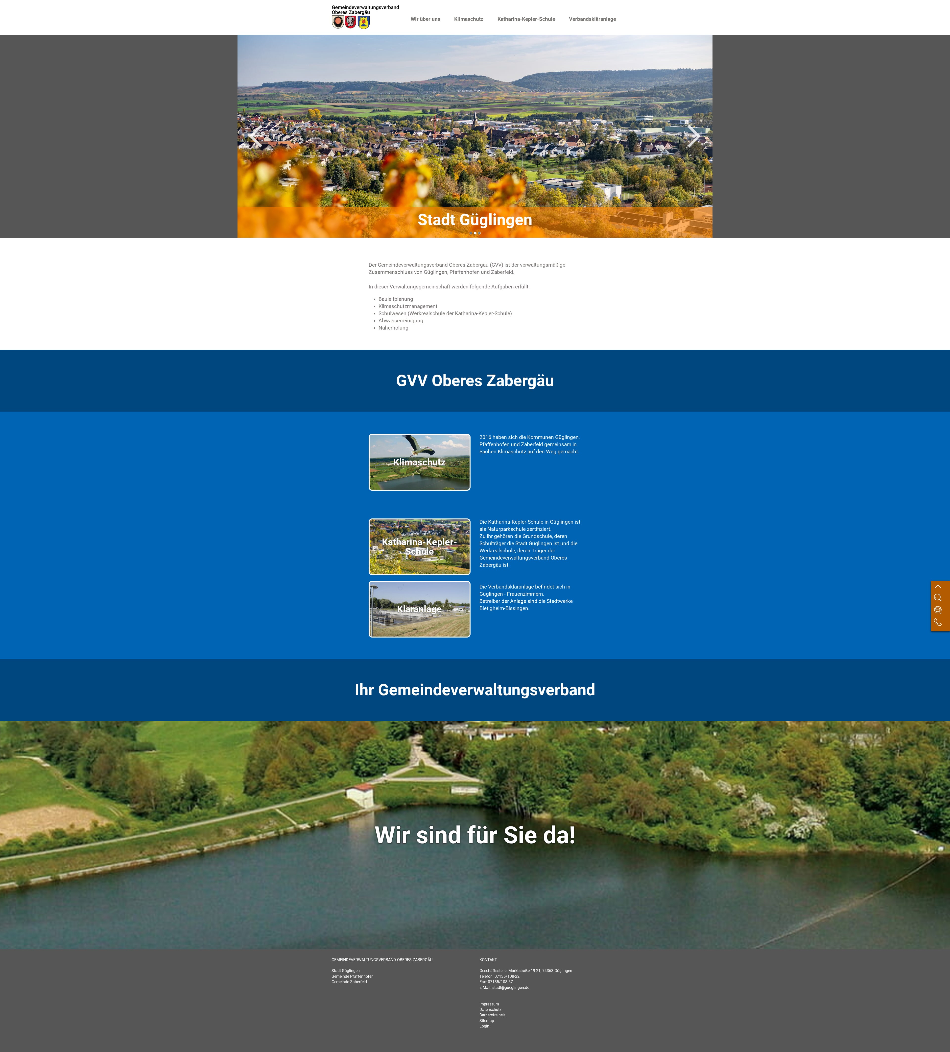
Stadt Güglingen (346, 970)
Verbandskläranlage (592, 19)
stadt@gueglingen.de (510, 987)
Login (484, 1026)
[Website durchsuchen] (942, 600)
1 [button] (471, 233)
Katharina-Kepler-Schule (526, 19)
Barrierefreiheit (492, 1015)
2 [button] (475, 233)
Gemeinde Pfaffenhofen (353, 976)
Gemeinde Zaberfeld (349, 981)
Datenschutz (490, 1009)
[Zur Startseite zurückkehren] (366, 7)
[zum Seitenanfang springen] (942, 588)
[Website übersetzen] (942, 612)
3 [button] (479, 233)
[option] (475, 136)
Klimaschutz (468, 19)
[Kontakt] (942, 624)
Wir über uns (425, 19)
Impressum (489, 1004)
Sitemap (486, 1020)
